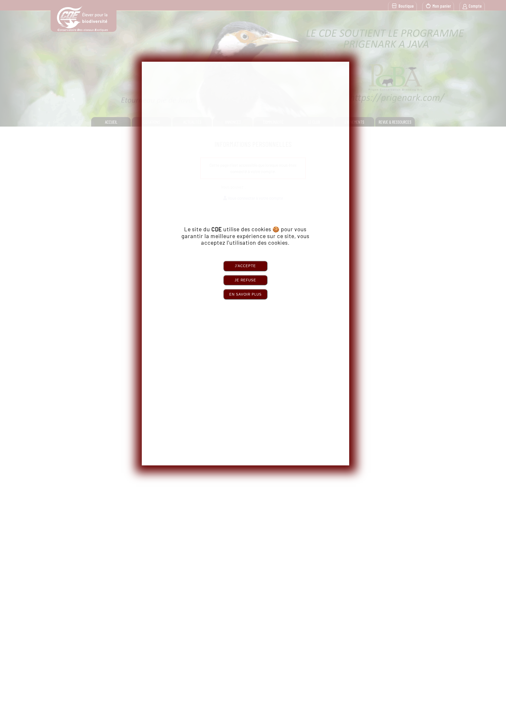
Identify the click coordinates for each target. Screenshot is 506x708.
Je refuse (245, 280)
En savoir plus (245, 294)
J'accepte (245, 266)
